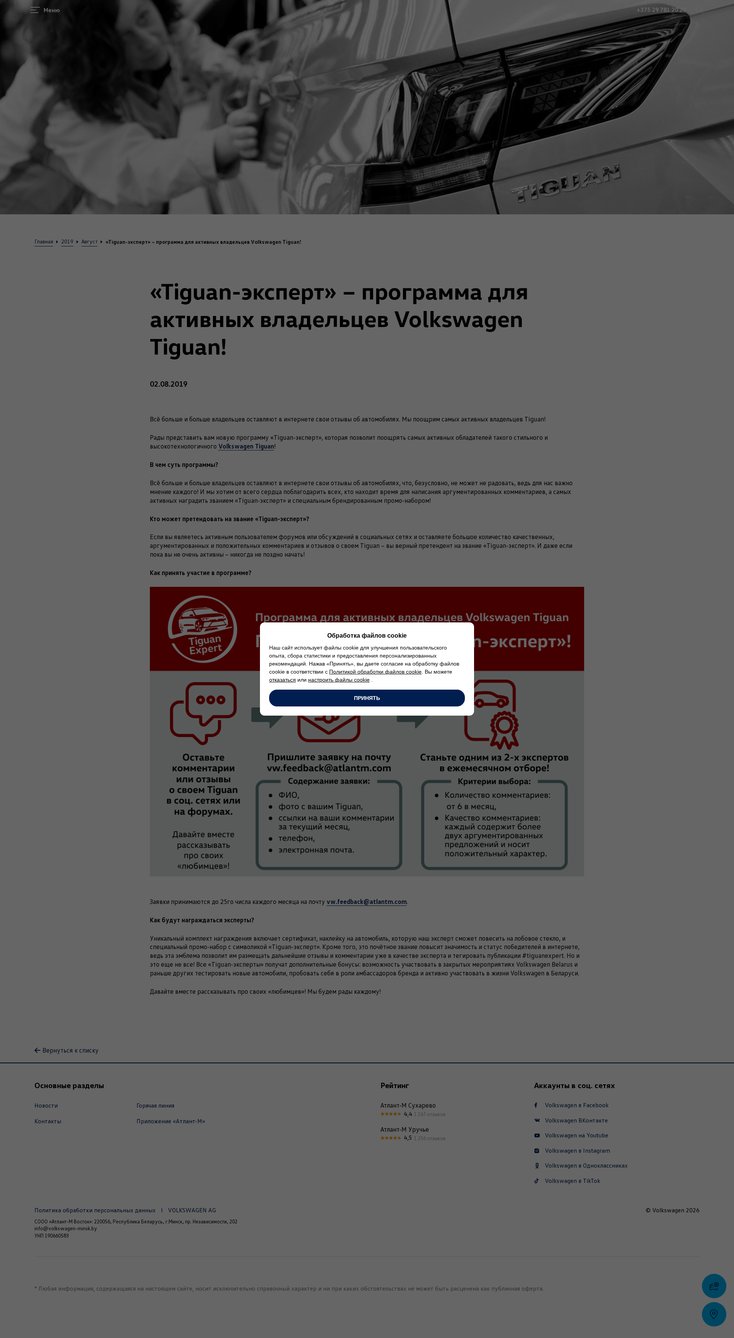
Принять (367, 698)
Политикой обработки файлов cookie (375, 672)
